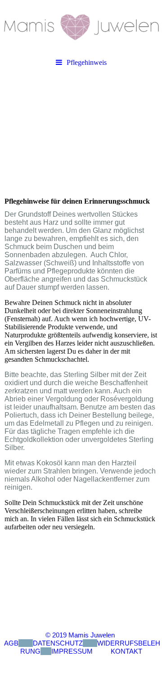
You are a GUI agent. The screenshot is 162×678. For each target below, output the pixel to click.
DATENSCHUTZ (58, 643)
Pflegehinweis (87, 62)
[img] (81, 27)
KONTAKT (126, 651)
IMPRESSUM (72, 651)
